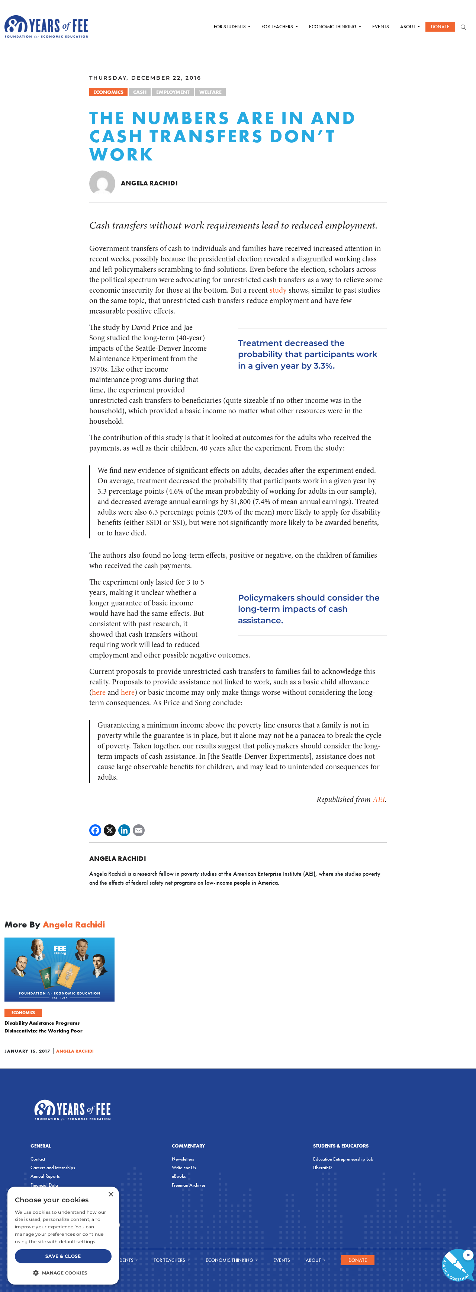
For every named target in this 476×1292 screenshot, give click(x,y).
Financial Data (44, 1185)
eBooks (179, 1176)
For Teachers (277, 26)
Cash (140, 92)
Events (380, 26)
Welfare (210, 92)
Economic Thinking (333, 26)
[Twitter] (110, 830)
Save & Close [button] (63, 1256)
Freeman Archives (189, 1185)
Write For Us (184, 1167)
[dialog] (63, 1236)
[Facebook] (95, 830)
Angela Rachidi (149, 183)
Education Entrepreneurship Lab (343, 1159)
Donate (440, 26)
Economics (108, 92)
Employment (173, 92)
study (278, 290)
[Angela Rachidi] (102, 183)
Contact (37, 1159)
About (408, 26)
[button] (63, 1272)
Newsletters (183, 1159)
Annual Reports (45, 1176)
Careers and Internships (52, 1167)
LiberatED (322, 1167)
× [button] (110, 1194)
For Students (230, 26)
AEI (379, 799)
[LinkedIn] (124, 830)
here (99, 692)
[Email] (139, 830)
